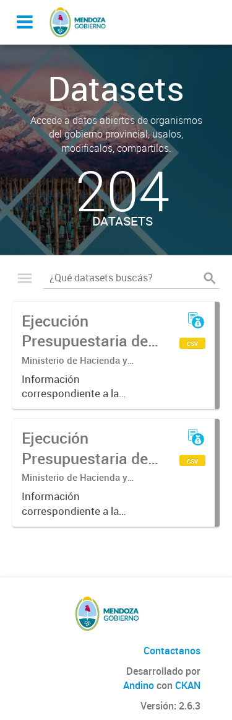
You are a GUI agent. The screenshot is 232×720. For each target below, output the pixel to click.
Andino (138, 685)
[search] (210, 278)
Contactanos (172, 650)
